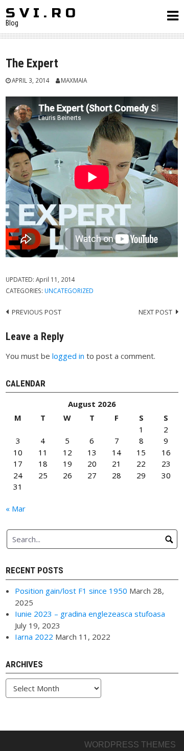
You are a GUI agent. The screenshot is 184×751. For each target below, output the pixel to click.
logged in (68, 356)
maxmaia (74, 80)
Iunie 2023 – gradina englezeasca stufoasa (90, 614)
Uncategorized (69, 290)
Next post (155, 312)
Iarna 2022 (34, 637)
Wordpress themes (130, 744)
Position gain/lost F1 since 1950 (71, 591)
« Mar (16, 508)
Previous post (36, 312)
